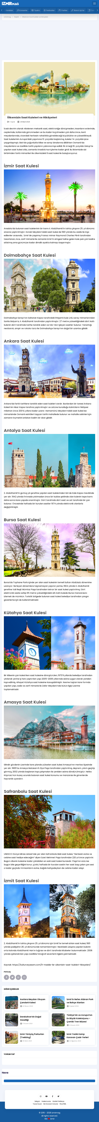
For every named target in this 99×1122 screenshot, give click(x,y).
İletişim (37, 1101)
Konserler (23, 10)
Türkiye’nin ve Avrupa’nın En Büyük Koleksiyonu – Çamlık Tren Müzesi (79, 1018)
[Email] (24, 977)
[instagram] (40, 1096)
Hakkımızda (46, 1101)
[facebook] (52, 1096)
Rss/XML (63, 1104)
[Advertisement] (49, 48)
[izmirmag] (10, 3)
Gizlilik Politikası (58, 1101)
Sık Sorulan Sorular (50, 1104)
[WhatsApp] (18, 977)
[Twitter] (12, 977)
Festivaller (50, 10)
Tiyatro (37, 10)
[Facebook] (6, 977)
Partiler (64, 10)
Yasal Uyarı (37, 1104)
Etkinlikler (9, 10)
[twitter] (58, 1096)
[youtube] (46, 1096)
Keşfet (12, 122)
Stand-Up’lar (79, 10)
